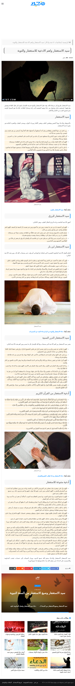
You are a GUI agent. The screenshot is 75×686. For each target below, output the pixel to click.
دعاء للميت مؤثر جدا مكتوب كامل (38, 634)
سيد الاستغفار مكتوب (56, 210)
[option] (37, 592)
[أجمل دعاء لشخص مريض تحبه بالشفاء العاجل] (14, 644)
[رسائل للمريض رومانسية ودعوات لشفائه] (14, 626)
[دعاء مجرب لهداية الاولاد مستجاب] (37, 644)
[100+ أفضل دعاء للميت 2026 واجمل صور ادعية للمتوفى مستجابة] (60, 626)
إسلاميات (58, 42)
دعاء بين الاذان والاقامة (41, 670)
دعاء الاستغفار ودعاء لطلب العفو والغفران (50, 476)
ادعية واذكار (49, 42)
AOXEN (71, 57)
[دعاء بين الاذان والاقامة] (37, 662)
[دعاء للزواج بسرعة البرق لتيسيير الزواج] (60, 644)
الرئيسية (66, 42)
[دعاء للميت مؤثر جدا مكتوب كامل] (37, 626)
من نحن (36, 682)
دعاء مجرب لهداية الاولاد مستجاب (38, 652)
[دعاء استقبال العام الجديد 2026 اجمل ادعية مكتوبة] (60, 662)
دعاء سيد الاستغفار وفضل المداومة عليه (37, 593)
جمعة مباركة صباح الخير (18, 670)
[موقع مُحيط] (38, 4)
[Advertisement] (37, 23)
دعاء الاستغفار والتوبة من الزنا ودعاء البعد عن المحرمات (46, 331)
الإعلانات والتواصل (7, 682)
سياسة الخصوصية (28, 682)
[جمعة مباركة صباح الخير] (14, 662)
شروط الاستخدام (17, 682)
